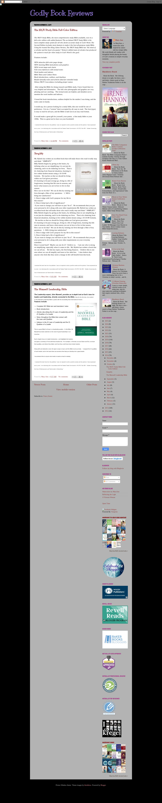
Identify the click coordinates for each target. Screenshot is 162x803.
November (110, 361)
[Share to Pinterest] (82, 141)
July (108, 385)
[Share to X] (78, 141)
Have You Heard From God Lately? (119, 216)
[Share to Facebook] (80, 141)
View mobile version (65, 389)
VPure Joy (115, 165)
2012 (107, 411)
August (109, 382)
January (109, 404)
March (109, 398)
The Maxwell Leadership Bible (50, 289)
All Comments (110, 481)
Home (66, 384)
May (108, 391)
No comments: (64, 141)
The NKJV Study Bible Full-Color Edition (56, 30)
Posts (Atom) (47, 396)
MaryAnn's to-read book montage (114, 518)
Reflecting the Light (109, 494)
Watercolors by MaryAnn (110, 492)
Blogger (103, 785)
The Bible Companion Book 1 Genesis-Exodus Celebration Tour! (119, 148)
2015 (107, 352)
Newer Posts (39, 384)
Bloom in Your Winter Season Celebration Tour (119, 199)
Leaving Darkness (118, 233)
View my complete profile (111, 62)
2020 (107, 336)
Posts (107, 477)
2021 (107, 333)
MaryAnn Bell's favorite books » (118, 551)
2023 (107, 327)
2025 (107, 321)
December (110, 358)
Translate (119, 31)
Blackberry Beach (109, 72)
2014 (107, 355)
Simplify (38, 153)
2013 (107, 408)
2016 (107, 349)
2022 (107, 330)
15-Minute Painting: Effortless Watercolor (119, 282)
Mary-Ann (119, 40)
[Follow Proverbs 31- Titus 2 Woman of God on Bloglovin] (112, 460)
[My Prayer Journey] (115, 547)
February (110, 401)
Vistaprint (114, 512)
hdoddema (87, 785)
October (110, 364)
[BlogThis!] (76, 141)
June (108, 388)
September (110, 379)
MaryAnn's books (108, 743)
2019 (107, 340)
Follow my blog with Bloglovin (113, 468)
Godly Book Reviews (61, 13)
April (109, 395)
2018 (107, 343)
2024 (107, 324)
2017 (107, 346)
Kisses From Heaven (119, 181)
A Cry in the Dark (118, 249)
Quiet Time (106, 503)
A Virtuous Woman (108, 497)
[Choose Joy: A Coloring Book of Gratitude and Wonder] (119, 547)
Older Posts (92, 384)
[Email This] (73, 141)
